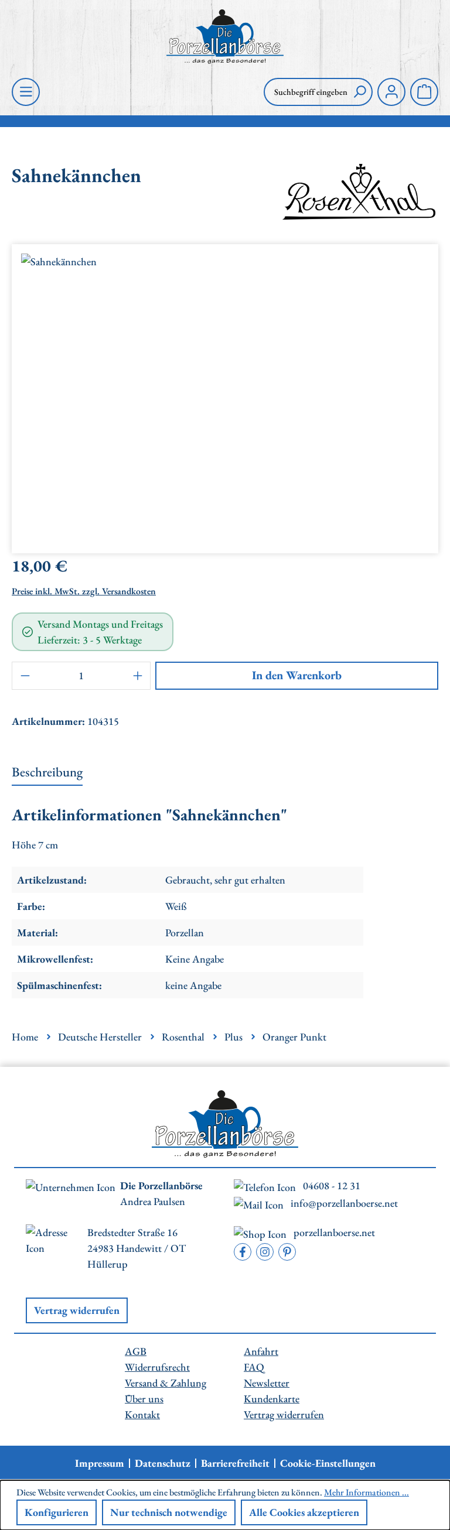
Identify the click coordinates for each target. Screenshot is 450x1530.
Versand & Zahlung (165, 1382)
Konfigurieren (56, 1512)
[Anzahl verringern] (25, 676)
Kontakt (142, 1414)
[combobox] (305, 92)
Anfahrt (261, 1351)
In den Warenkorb (297, 675)
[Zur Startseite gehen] (225, 36)
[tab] (47, 772)
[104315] (224, 394)
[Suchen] (360, 92)
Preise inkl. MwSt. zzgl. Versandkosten (84, 591)
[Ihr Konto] (391, 92)
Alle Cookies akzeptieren (304, 1512)
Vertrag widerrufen (77, 1310)
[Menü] (26, 92)
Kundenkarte (271, 1398)
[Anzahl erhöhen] (138, 676)
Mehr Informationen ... (366, 1492)
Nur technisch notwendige (168, 1512)
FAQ (254, 1367)
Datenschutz (162, 1463)
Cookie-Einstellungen (328, 1463)
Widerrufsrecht (157, 1367)
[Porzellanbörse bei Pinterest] (287, 1252)
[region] (225, 394)
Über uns (144, 1398)
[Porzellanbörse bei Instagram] (265, 1252)
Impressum (99, 1463)
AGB (135, 1351)
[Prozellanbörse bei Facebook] (242, 1252)
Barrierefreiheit (235, 1463)
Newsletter (266, 1382)
